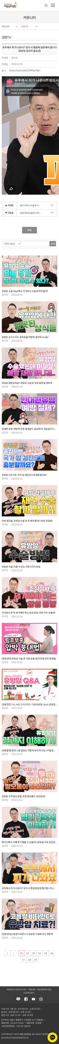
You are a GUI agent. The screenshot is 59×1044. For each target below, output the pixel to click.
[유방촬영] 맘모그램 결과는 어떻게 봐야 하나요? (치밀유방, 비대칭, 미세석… (29, 750)
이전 (13, 953)
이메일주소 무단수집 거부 (16, 989)
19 (35, 959)
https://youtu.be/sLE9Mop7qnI (24, 70)
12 (27, 953)
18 (29, 959)
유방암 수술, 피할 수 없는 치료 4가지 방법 (21, 566)
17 (23, 959)
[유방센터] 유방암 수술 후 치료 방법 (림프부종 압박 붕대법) (29, 658)
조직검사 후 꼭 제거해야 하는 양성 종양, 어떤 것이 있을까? (29, 612)
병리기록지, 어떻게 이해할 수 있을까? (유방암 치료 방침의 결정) (31, 205)
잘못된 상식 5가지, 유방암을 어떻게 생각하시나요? (25, 337)
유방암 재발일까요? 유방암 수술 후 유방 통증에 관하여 (27, 383)
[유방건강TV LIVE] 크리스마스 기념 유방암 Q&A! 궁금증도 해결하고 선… (29, 704)
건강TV (24, 26)
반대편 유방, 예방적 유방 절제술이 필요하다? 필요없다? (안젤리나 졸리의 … (29, 428)
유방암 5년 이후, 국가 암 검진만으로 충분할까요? (24, 474)
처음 (7, 953)
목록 (29, 230)
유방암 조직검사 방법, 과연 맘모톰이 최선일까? (23, 796)
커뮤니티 (6, 26)
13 (33, 953)
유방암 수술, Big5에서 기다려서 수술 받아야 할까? (25, 291)
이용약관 (31, 989)
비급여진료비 (28, 993)
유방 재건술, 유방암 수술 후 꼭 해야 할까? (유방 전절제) (27, 520)
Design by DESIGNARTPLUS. (15, 1037)
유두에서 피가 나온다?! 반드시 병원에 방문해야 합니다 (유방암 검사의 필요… (29, 888)
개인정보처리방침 (44, 989)
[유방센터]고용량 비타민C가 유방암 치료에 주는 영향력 (31, 213)
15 (45, 953)
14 (39, 953)
